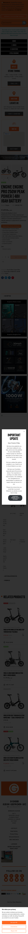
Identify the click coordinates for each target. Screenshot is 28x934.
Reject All (14, 931)
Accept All (14, 922)
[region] (14, 920)
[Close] (24, 431)
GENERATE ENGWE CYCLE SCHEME (15, 498)
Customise (14, 927)
